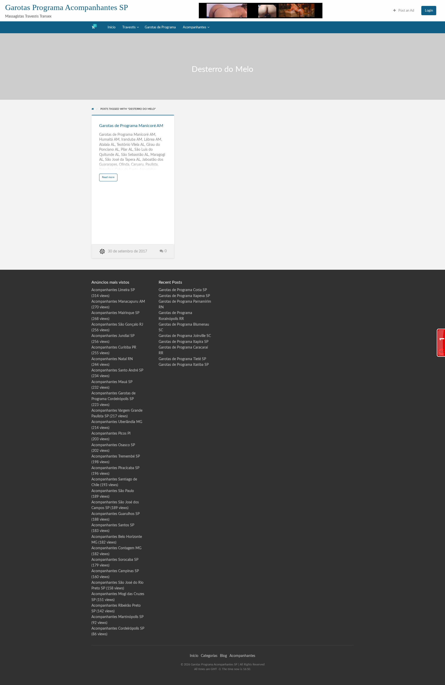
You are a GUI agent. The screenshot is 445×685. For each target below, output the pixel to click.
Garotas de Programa (160, 27)
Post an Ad (406, 10)
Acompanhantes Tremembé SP (115, 456)
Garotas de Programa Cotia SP (183, 290)
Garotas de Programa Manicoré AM (131, 126)
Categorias (209, 656)
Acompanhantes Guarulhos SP (115, 514)
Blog (223, 656)
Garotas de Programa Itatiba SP (184, 365)
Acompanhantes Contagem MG (116, 548)
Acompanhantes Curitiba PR (113, 347)
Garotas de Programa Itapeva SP (184, 296)
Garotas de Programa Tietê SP (182, 359)
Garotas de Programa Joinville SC (185, 336)
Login (429, 10)
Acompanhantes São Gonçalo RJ (117, 324)
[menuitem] (404, 10)
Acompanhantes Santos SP (112, 525)
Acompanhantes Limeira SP (113, 290)
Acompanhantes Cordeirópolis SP (117, 628)
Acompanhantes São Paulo (112, 491)
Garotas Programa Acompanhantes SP (66, 7)
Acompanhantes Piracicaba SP (115, 468)
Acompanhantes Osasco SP (113, 445)
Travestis (129, 27)
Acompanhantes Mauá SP (111, 382)
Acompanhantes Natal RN (112, 359)
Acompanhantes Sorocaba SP (114, 560)
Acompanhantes (194, 27)
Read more (109, 178)
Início (111, 27)
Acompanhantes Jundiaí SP (112, 336)
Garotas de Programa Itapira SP (183, 342)
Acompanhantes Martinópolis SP (117, 617)
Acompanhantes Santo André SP (117, 370)
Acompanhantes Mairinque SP (115, 313)
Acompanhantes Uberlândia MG (116, 422)
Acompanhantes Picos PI (111, 433)
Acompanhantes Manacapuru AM (118, 301)
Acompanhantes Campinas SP (115, 571)
